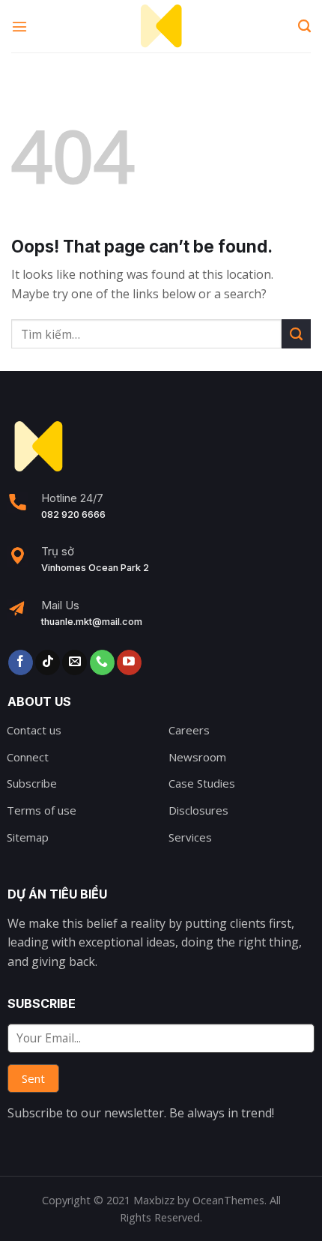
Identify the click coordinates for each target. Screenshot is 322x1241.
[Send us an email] (74, 662)
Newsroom (197, 756)
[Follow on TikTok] (47, 662)
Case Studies (201, 783)
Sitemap (28, 837)
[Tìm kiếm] (304, 26)
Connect (28, 756)
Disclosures (198, 810)
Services (190, 837)
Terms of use (41, 810)
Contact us (34, 729)
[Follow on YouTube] (129, 662)
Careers (189, 729)
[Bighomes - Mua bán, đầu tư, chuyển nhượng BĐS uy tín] (161, 26)
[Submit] (296, 333)
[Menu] (20, 25)
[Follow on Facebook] (20, 662)
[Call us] (102, 662)
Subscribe (32, 783)
